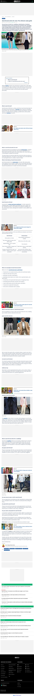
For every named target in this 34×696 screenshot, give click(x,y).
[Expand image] (31, 33)
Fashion (13, 16)
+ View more (26, 82)
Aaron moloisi (12, 548)
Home (3, 16)
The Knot (17, 109)
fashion (7, 85)
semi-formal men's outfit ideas (15, 269)
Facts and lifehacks (8, 16)
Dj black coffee (25, 548)
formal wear (24, 149)
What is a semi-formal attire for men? (16, 81)
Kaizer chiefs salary (18, 548)
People (3, 592)
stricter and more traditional (14, 204)
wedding (9, 440)
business (9, 113)
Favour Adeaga (12, 22)
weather (5, 418)
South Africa (2, 613)
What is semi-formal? (12, 79)
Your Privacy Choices (18, 695)
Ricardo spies (6, 548)
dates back (15, 162)
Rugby (1, 609)
